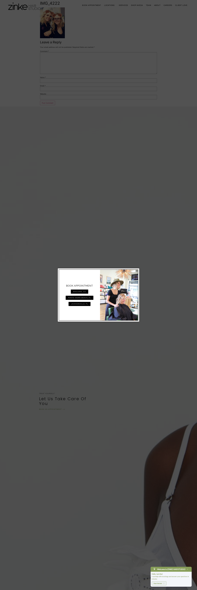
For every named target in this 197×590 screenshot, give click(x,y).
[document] (98, 295)
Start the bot (158, 583)
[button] (136, 271)
